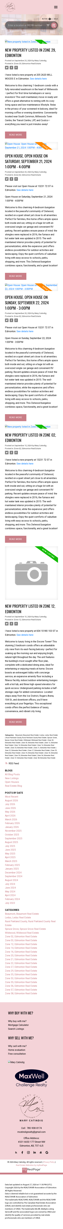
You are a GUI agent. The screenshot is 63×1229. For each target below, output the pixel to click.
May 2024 (10, 891)
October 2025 (12, 834)
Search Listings (16, 1028)
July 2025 (10, 846)
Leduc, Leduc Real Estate (49, 735)
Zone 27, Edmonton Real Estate (39, 750)
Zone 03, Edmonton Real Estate (33, 743)
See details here (38, 78)
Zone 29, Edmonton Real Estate (27, 63)
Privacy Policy (49, 1162)
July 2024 (10, 884)
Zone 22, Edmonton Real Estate (16, 750)
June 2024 (10, 887)
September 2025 (13, 838)
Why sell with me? (17, 1046)
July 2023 (10, 903)
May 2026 (10, 811)
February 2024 (12, 899)
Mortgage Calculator (18, 1025)
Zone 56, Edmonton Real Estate (21, 985)
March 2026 (11, 819)
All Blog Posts (12, 774)
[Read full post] (31, 43)
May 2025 (10, 853)
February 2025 (12, 865)
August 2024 (11, 880)
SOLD (56, 19)
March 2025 (11, 861)
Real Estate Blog (13, 785)
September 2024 (13, 876)
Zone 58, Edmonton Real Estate (44, 758)
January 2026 (12, 827)
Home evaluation (16, 1050)
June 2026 (10, 808)
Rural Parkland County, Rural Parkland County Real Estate (26, 738)
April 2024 (10, 895)
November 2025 (13, 830)
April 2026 (10, 815)
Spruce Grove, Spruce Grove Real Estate (25, 929)
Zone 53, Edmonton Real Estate (21, 978)
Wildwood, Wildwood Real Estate (35, 740)
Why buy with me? (17, 1021)
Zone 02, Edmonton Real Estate (27, 175)
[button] (16, 1152)
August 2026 (11, 800)
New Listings (12, 778)
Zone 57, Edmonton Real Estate (22, 758)
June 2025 (10, 849)
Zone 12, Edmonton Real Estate (27, 620)
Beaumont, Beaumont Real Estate (27, 735)
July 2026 (10, 804)
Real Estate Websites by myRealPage (31, 1165)
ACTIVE (44, 19)
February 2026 (12, 823)
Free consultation (17, 1053)
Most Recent (11, 796)
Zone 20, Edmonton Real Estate (22, 748)
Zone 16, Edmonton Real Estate (21, 951)
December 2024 (13, 872)
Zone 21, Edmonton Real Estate (45, 748)
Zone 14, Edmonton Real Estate (25, 745)
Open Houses (12, 782)
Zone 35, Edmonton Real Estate (33, 753)
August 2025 (11, 842)
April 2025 (10, 857)
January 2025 (12, 868)
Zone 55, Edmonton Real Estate (25, 755)
